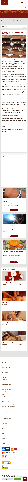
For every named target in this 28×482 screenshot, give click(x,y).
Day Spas (4, 362)
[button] (19, 2)
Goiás (3, 428)
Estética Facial (5, 369)
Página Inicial (4, 20)
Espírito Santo (5, 426)
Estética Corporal (6, 367)
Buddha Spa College (6, 389)
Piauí (3, 440)
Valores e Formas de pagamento (9, 406)
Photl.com (8, 149)
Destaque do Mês (5, 360)
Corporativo (4, 394)
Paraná (3, 435)
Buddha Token (5, 391)
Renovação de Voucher (7, 401)
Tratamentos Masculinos (7, 374)
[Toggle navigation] (25, 2)
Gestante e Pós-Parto (6, 372)
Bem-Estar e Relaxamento (7, 364)
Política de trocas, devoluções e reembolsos (12, 404)
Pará (3, 433)
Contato (3, 396)
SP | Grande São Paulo (7, 416)
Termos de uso (5, 411)
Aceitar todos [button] (17, 479)
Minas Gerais (4, 423)
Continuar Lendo (14, 210)
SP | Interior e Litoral (6, 418)
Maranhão (4, 443)
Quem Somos (5, 381)
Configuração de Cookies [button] (7, 479)
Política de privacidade (7, 409)
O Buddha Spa (5, 379)
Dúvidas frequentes (6, 399)
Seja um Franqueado (6, 384)
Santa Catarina (5, 430)
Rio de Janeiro (5, 421)
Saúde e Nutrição (17, 20)
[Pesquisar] (25, 7)
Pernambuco (4, 438)
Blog (10, 20)
